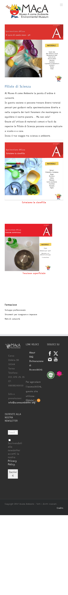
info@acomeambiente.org (21, 402)
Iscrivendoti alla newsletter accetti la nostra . (15, 453)
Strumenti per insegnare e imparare (21, 314)
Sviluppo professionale (15, 310)
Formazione (11, 304)
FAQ (31, 357)
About (32, 352)
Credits (60, 508)
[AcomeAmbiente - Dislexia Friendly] (33, 400)
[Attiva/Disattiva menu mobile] (61, 4)
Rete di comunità (12, 319)
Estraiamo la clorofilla (34, 202)
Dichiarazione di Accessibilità (35, 365)
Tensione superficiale (34, 273)
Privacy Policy (12, 462)
